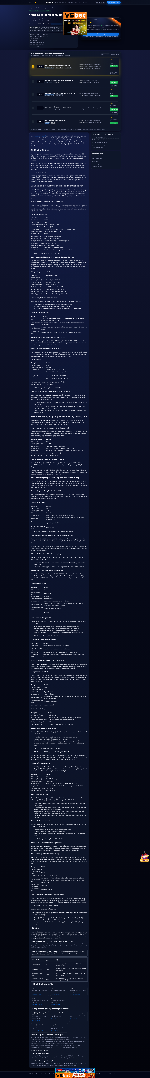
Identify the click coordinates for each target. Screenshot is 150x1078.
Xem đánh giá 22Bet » (37, 1004)
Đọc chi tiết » (54, 1018)
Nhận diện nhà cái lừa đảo (98, 147)
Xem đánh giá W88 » (56, 1004)
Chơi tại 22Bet (114, 109)
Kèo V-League (95, 161)
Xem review (114, 85)
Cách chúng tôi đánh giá (74, 2)
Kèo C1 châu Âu (95, 156)
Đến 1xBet (114, 96)
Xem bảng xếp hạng (113, 2)
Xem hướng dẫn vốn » (75, 1018)
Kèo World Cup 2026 (96, 164)
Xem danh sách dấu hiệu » (38, 1030)
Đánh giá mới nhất (100, 2)
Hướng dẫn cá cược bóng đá (37, 42)
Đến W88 (114, 123)
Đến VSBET (114, 66)
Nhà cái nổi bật (33, 40)
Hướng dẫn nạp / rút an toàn (37, 44)
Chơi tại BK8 (114, 82)
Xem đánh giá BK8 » (55, 994)
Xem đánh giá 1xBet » (75, 994)
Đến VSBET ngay (100, 34)
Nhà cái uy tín (49, 2)
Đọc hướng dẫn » (36, 1020)
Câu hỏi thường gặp (35, 46)
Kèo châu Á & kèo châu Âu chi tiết (100, 142)
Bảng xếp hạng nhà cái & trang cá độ (39, 36)
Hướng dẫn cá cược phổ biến (99, 137)
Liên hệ (85, 2)
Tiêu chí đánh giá (34, 38)
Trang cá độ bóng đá (60, 2)
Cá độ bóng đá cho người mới (99, 139)
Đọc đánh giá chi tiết (114, 68)
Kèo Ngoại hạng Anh (97, 158)
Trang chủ (31, 8)
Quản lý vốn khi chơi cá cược (98, 145)
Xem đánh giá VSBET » (37, 994)
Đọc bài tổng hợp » (55, 1030)
